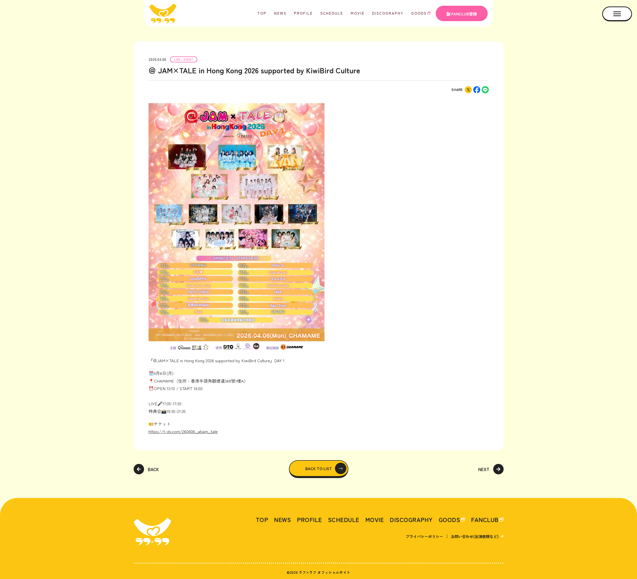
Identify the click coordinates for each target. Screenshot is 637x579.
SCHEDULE (331, 13)
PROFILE (303, 13)
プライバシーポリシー (424, 536)
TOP (261, 13)
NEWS (280, 13)
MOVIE (358, 13)
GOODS (418, 13)
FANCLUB (485, 519)
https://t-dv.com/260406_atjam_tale (183, 431)
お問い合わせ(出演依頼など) (475, 536)
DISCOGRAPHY (388, 13)
